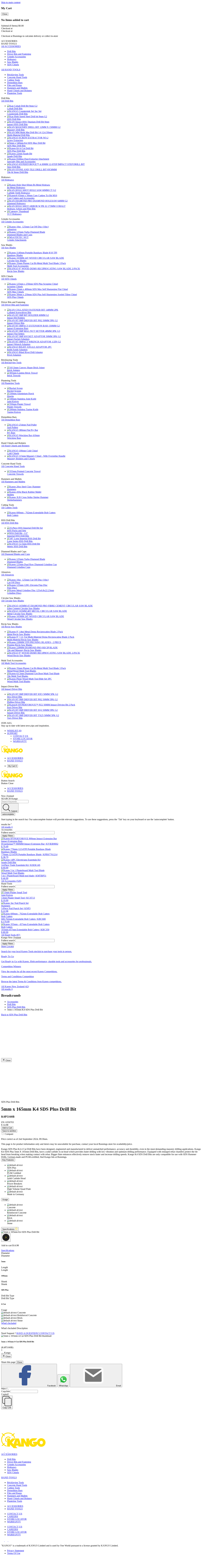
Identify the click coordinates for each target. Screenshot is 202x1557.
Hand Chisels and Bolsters (19, 1498)
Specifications (7, 1250)
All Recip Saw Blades (11, 626)
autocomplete (8, 814)
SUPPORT (12, 733)
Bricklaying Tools (15, 1482)
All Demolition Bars (10, 420)
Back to (14, 1014)
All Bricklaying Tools (11, 362)
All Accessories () (11, 881)
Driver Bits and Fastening (19, 1462)
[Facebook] (3, 1451)
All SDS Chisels (9, 279)
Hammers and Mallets (17, 1496)
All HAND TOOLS (10, 69)
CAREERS (12, 1516)
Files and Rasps (14, 1493)
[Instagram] (6, 1451)
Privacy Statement (15, 1550)
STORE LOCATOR (23, 738)
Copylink (5, 1391)
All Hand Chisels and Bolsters (15, 445)
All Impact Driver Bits (11, 689)
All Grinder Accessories (12, 221)
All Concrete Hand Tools (13, 466)
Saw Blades (12, 1470)
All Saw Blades (8, 247)
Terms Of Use (13, 1553)
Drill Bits (11, 1459)
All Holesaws (7, 180)
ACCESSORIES (15, 758)
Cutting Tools (13, 1488)
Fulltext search (8, 832)
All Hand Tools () (10, 935)
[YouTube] (9, 1451)
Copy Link (7, 1408)
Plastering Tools (14, 1501)
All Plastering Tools (10, 383)
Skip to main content (10, 2)
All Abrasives (7, 575)
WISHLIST (14, 730)
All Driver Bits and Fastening (15, 305)
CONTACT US (20, 736)
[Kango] (12, 753)
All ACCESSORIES (11, 46)
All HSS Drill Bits (9, 523)
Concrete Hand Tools (17, 1485)
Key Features (8, 1160)
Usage (5, 1199)
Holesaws (11, 1467)
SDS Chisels (13, 1472)
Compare (9, 1134)
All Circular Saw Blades (12, 600)
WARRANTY (20, 741)
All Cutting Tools (9, 507)
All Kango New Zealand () (15, 986)
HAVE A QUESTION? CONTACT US (35, 1333)
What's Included (8, 1323)
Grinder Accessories (16, 1464)
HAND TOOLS (15, 760)
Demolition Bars (14, 1490)
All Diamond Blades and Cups (15, 554)
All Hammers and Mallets (13, 481)
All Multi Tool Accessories (13, 663)
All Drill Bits (7, 101)
